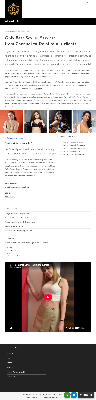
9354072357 (10, 196)
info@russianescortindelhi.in (17, 187)
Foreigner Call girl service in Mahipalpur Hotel (20, 222)
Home (25, 394)
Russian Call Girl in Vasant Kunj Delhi (17, 218)
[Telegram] (74, 395)
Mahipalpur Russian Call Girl (14, 226)
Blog (8, 358)
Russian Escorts (26, 85)
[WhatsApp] (67, 395)
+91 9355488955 (10, 250)
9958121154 (86, 395)
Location (10, 367)
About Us (10, 353)
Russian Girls (11, 377)
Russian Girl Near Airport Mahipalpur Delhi (18, 231)
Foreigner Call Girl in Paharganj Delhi (17, 214)
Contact (9, 363)
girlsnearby (38, 88)
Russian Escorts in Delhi (16, 372)
